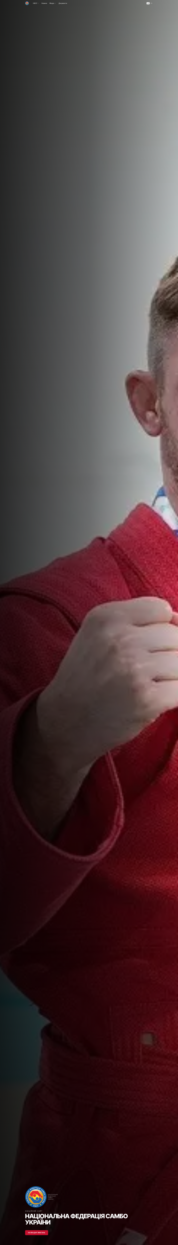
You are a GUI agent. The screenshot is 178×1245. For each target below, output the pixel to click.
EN (151, 3)
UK (148, 3)
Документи (63, 3)
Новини (44, 3)
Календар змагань (36, 1232)
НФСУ (35, 3)
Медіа (52, 3)
